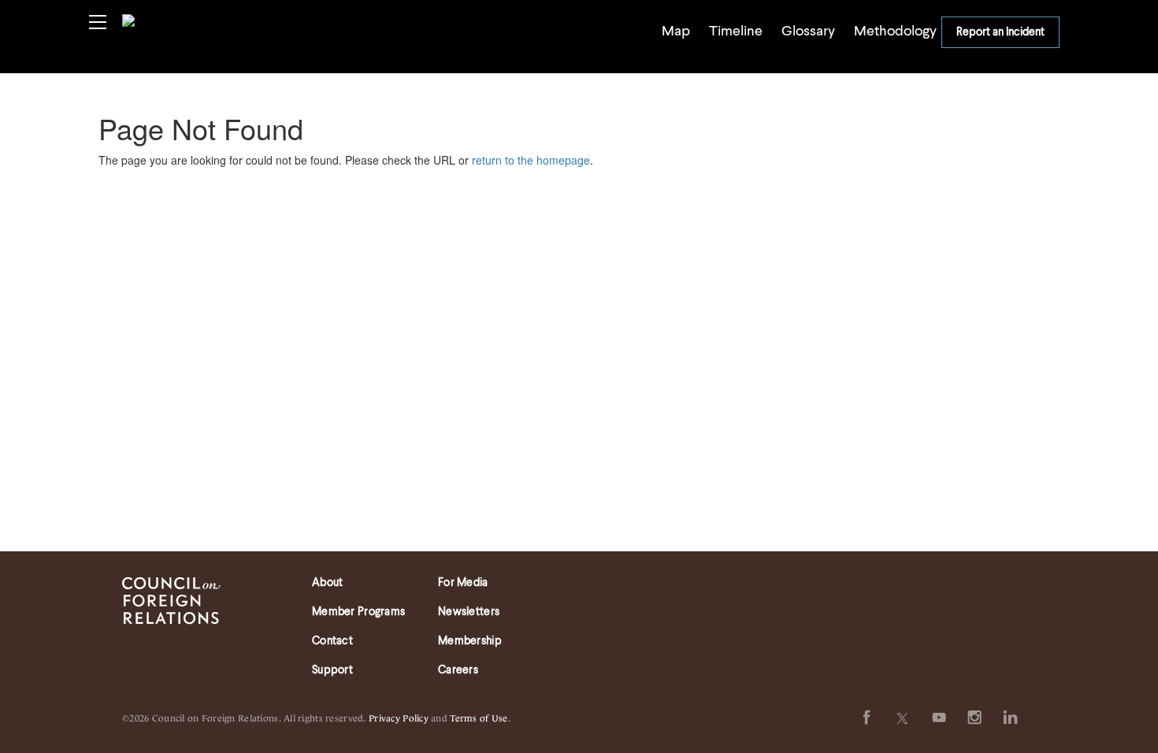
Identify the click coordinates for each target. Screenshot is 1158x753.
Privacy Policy (399, 717)
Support (332, 670)
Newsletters (468, 612)
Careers (458, 670)
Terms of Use (478, 717)
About (327, 582)
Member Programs (358, 612)
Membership (470, 641)
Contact (332, 641)
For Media (463, 582)
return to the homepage (531, 160)
